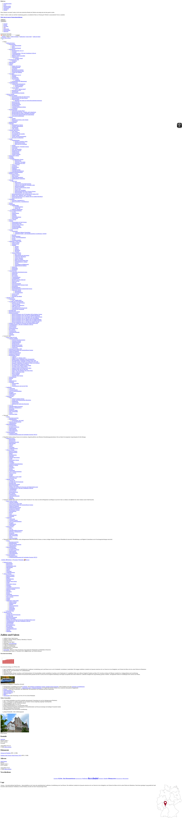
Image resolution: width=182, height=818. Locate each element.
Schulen (14, 118)
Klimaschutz (15, 273)
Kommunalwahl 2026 (14, 59)
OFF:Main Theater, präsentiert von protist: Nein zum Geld (25, 361)
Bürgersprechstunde (16, 48)
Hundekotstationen (16, 287)
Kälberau (17, 249)
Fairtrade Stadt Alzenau (14, 130)
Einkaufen (11, 123)
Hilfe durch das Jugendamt (21, 144)
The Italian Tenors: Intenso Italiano (20, 366)
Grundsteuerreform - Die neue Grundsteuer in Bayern (24, 53)
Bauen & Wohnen (13, 95)
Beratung (14, 235)
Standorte (14, 76)
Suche (4, 4)
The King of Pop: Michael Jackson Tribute (21, 365)
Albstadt (17, 246)
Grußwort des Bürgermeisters (18, 339)
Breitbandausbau (13, 122)
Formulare (14, 52)
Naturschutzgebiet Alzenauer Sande (20, 284)
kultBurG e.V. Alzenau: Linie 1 (19, 357)
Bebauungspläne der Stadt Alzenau (20, 98)
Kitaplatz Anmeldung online (21, 141)
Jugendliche (11, 199)
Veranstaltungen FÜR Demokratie (19, 308)
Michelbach (17, 250)
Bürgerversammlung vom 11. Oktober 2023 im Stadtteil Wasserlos (27, 320)
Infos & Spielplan (16, 373)
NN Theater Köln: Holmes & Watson (20, 364)
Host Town (14, 181)
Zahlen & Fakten (36, 36)
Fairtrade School (15, 135)
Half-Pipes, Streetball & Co (15, 407)
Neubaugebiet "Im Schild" (18, 420)
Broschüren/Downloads (14, 311)
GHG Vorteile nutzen (17, 300)
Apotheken (14, 165)
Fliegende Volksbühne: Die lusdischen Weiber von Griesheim (26, 363)
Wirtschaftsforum (13, 429)
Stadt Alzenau (4, 761)
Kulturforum (15, 121)
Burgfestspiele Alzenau (14, 355)
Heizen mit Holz (15, 281)
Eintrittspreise (15, 401)
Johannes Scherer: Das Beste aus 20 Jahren (21, 368)
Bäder (10, 397)
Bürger (8, 36)
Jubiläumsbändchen (16, 342)
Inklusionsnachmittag (19, 186)
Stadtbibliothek (15, 205)
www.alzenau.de (12, 643)
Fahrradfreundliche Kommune (16, 406)
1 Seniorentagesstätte (26, 688)
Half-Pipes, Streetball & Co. (18, 200)
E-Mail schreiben (7, 747)
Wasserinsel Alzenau (16, 150)
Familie (10, 139)
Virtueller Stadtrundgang (17, 126)
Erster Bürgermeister (16, 45)
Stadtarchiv (14, 267)
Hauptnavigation (7, 6)
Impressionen (18, 182)
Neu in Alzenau (12, 219)
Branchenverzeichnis (13, 418)
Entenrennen (15, 347)
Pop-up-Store (18, 188)
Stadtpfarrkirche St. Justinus (21, 261)
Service (8, 416)
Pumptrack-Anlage (13, 410)
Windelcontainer (15, 151)
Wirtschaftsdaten (12, 423)
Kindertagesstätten (7, 690)
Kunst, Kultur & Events (11, 337)
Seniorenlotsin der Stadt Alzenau (19, 222)
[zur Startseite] (6, 38)
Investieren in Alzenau (14, 427)
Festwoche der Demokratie (18, 309)
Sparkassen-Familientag (14, 354)
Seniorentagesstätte (16, 226)
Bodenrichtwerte (15, 101)
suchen (17, 35)
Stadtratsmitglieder (16, 67)
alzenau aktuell (15, 87)
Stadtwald (14, 282)
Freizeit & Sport (9, 396)
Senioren (11, 220)
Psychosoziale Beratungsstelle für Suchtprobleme (23, 114)
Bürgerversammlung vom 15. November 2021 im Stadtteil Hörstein (27, 316)
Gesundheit (11, 158)
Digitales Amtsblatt (19, 85)
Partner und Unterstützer (20, 190)
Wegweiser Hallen (13, 414)
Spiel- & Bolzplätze (13, 411)
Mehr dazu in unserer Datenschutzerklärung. (11, 17)
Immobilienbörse (15, 105)
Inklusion (11, 180)
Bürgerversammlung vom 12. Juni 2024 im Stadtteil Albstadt (25, 322)
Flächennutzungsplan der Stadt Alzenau (21, 96)
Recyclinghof (15, 276)
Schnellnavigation (7, 3)
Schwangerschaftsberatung (18, 116)
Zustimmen (3, 21)
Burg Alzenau (15, 176)
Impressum (5, 31)
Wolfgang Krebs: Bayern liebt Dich (20, 369)
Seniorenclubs (15, 228)
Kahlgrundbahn (15, 213)
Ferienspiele (14, 148)
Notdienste (14, 168)
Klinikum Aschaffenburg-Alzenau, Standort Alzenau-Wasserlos (44, 686)
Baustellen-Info (12, 310)
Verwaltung (11, 73)
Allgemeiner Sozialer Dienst (18, 110)
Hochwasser (14, 295)
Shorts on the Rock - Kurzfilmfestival (20, 201)
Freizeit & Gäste (7, 336)
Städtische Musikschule (17, 209)
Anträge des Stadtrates (17, 72)
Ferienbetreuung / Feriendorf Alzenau (20, 146)
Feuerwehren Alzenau (14, 155)
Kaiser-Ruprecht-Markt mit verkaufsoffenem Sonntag (21, 350)
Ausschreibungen (19, 86)
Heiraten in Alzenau (13, 173)
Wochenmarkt (15, 127)
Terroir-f (17, 263)
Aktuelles (105, 778)
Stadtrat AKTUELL (16, 66)
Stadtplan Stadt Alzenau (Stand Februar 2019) (11, 755)
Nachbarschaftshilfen (16, 227)
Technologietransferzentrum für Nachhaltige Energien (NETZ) (23, 434)
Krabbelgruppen (15, 153)
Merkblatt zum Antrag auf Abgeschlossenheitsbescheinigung (28, 100)
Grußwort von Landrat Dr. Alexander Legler (25, 185)
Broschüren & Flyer (16, 90)
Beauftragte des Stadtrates (18, 69)
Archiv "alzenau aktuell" (20, 89)
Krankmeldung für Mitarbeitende (19, 81)
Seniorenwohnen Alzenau (18, 224)
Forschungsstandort (10, 432)
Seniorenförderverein (16, 223)
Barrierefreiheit (6, 30)
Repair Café (17, 208)
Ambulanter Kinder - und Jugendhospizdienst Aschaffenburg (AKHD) (30, 233)
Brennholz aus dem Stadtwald (18, 279)
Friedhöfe (11, 156)
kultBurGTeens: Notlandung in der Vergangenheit (23, 359)
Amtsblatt (56, 778)
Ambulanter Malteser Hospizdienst (22, 232)
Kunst (10, 379)
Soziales (11, 229)
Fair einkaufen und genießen (18, 133)
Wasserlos (17, 251)
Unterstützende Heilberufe (18, 171)
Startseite (5, 23)
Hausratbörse (15, 286)
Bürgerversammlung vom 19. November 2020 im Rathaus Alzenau (27, 314)
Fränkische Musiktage (14, 351)
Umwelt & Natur (13, 270)
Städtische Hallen (7, 693)
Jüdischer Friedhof (19, 259)
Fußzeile (5, 10)
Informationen (18, 291)
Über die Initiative (16, 304)
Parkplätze (14, 215)
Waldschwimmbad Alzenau (18, 398)
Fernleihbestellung (19, 206)
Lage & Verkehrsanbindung (15, 210)
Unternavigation (7, 7)
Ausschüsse (14, 68)
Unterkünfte (12, 395)
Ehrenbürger (15, 269)
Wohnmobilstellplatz (16, 217)
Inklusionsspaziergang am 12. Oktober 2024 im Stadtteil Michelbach (27, 196)
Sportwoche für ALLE (17, 197)
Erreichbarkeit (15, 77)
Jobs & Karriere (15, 78)
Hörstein (17, 247)
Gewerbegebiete (12, 425)
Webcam (11, 333)
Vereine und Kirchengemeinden (19, 136)
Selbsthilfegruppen (16, 169)
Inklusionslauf (18, 160)
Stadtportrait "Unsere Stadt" (25, 36)
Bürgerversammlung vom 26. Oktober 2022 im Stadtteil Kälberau (26, 319)
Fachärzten (24, 686)
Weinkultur (11, 382)
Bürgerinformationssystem (18, 71)
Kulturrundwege (12, 380)
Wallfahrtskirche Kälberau (21, 265)
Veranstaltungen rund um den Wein (20, 386)
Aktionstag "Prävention (20, 162)
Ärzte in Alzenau (16, 164)
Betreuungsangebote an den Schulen (20, 119)
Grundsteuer (14, 108)
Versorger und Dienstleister (15, 421)
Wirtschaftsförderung (11, 424)
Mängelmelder (12, 62)
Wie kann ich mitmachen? (18, 137)
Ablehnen (3, 19)
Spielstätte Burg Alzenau (17, 375)
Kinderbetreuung (16, 140)
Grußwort (14, 356)
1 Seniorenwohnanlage (36, 688)
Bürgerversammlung (13, 313)
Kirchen (11, 203)
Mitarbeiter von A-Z (16, 75)
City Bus (14, 212)
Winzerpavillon (15, 383)
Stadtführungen (12, 393)
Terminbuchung (12, 331)
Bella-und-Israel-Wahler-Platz (21, 260)
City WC (11, 405)
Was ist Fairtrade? (16, 132)
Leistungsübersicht (16, 54)
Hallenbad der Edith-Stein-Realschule (20, 403)
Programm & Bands (16, 341)
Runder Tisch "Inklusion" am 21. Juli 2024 (21, 195)
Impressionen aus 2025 (20, 163)
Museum (11, 378)
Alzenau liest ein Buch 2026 (15, 348)
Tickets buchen (15, 402)
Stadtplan (14, 214)
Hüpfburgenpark (15, 343)
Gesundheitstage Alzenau (17, 159)
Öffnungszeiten (112, 778)
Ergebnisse (14, 61)
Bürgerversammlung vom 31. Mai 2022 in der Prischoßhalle (25, 318)
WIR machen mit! (16, 306)
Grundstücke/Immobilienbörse (16, 172)
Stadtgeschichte (15, 244)
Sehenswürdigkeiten (16, 252)
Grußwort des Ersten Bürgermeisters (23, 183)
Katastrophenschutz (13, 328)
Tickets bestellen (15, 374)
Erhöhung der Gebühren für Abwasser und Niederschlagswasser (23, 323)
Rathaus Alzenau (16, 174)
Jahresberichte (15, 91)
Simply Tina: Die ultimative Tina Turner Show (22, 370)
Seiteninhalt (6, 8)
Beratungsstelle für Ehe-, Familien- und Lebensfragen (24, 112)
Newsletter (5, 26)
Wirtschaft (5, 415)
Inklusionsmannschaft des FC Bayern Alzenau (25, 191)
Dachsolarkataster (16, 103)
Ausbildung (17, 80)
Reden (13, 46)
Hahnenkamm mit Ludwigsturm (22, 255)
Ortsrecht (11, 63)
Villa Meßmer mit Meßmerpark (22, 264)
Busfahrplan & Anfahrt (17, 345)
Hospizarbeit (15, 231)
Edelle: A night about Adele (18, 371)
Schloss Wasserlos (19, 258)
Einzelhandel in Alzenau (17, 124)
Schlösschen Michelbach (17, 177)
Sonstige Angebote (16, 154)
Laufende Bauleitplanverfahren (19, 107)
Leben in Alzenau (15, 36)
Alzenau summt (15, 293)
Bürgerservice (12, 49)
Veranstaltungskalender (14, 332)
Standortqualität (12, 428)
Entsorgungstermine (16, 283)
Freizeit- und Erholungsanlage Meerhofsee (21, 400)
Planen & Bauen (15, 99)
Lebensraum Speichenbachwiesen (19, 272)
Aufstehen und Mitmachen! (18, 305)
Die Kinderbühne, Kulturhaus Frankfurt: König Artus (24, 360)
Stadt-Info (3, 739)
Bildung (11, 117)
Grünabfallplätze (15, 278)
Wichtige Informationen (17, 346)
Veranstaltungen (12, 377)
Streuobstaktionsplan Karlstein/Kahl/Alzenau (22, 288)
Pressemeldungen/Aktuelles (18, 92)
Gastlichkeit (9, 387)
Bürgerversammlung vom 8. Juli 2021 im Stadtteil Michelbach (26, 315)
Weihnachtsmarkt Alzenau (15, 352)
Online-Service (15, 57)
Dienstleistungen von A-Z (18, 50)
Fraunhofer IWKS (13, 433)
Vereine (11, 412)
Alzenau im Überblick (6, 753)
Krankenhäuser (15, 167)
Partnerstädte (15, 268)
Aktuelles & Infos (10, 297)
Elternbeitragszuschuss (20, 142)
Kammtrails (11, 409)
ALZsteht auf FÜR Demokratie (16, 301)
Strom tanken (15, 218)
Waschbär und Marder (17, 296)
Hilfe (4, 27)
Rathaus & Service (10, 43)
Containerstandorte (16, 277)
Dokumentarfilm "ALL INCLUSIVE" (23, 192)
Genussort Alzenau (13, 389)
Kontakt (5, 25)
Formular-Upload (19, 58)
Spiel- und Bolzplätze (17, 149)
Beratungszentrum (13, 109)
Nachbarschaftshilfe (16, 240)
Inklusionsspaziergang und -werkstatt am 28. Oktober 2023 (25, 194)
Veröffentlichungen (13, 82)
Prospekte (11, 392)
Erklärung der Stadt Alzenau (18, 302)
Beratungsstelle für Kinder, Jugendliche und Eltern (23, 113)
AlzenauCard (12, 299)
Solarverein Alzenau (16, 290)
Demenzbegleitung (16, 236)
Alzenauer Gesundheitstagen (78, 686)
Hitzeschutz (14, 274)
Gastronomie (12, 388)
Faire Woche (15, 131)
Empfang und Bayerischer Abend (22, 187)
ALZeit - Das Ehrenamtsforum (19, 237)
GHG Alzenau (15, 128)
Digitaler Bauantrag (16, 104)
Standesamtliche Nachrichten (18, 178)
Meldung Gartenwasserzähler (18, 55)
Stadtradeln (11, 334)
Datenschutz (6, 29)
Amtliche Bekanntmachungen (18, 84)
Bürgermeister (12, 44)
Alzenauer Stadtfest (13, 338)
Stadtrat (11, 64)
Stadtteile (14, 245)
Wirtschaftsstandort (13, 430)
